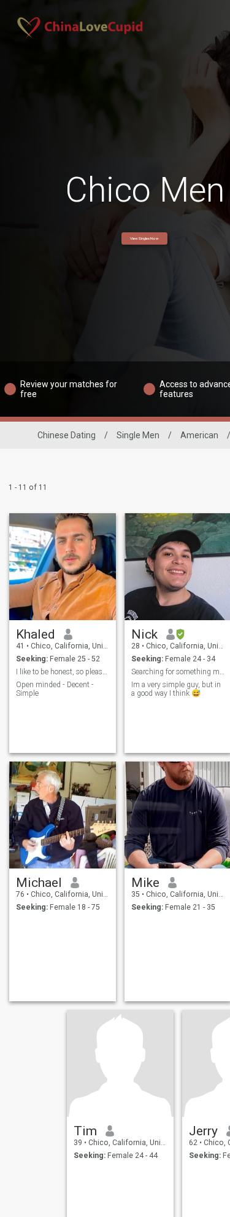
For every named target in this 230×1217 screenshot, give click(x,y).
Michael (39, 882)
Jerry (203, 1131)
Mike (145, 882)
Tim (85, 1131)
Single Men (138, 435)
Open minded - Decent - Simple (55, 689)
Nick (144, 634)
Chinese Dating (66, 435)
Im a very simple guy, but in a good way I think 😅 (176, 689)
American (199, 435)
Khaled (35, 634)
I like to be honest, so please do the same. (63, 672)
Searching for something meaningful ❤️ (178, 672)
